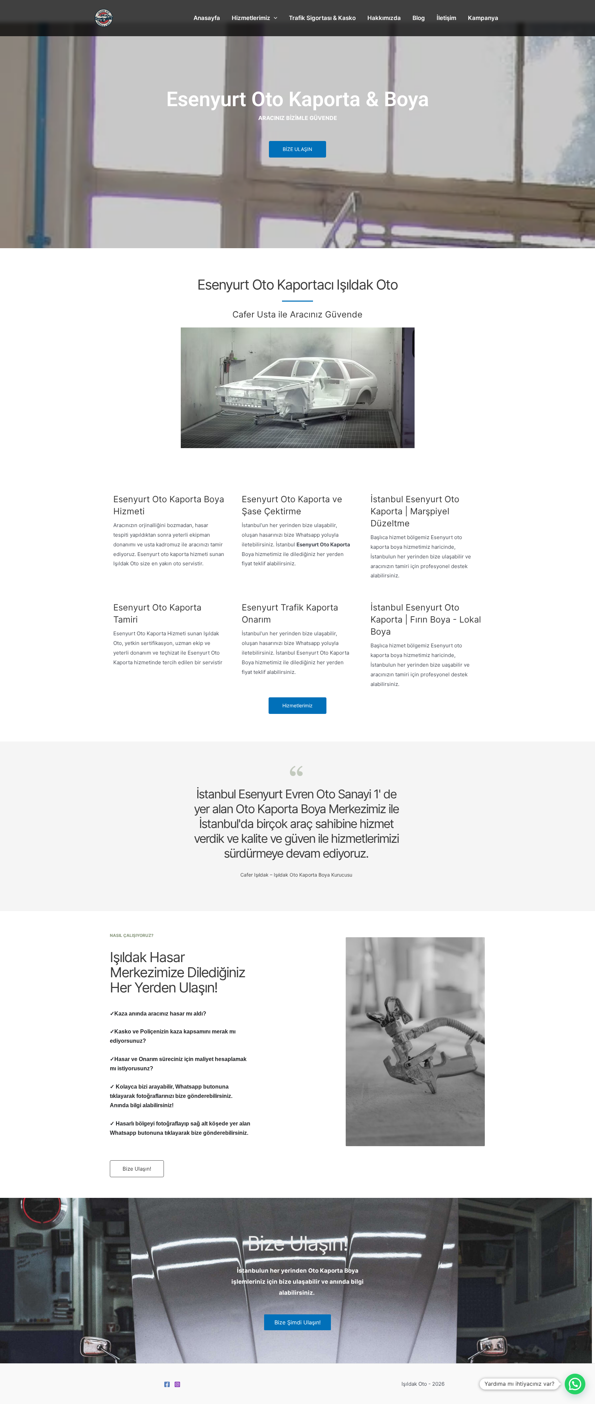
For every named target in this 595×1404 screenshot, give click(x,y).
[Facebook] (167, 1384)
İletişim (446, 17)
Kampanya (483, 17)
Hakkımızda (384, 17)
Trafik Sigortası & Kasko (322, 17)
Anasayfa (207, 17)
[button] (575, 1384)
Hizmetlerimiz (251, 17)
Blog (419, 17)
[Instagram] (177, 1384)
